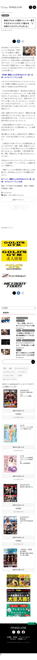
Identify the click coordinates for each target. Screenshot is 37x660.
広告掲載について (22, 639)
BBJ (5, 195)
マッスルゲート (22, 372)
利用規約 (15, 637)
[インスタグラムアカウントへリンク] (18, 633)
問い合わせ (13, 639)
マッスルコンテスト (8, 375)
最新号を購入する (18, 411)
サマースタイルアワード (21, 368)
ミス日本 (19, 375)
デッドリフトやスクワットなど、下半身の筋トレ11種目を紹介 (25, 345)
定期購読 (18, 414)
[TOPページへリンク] (11, 7)
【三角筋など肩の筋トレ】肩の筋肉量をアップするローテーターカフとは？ (25, 335)
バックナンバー (18, 417)
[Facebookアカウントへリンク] (23, 633)
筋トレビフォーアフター (9, 379)
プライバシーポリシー (24, 637)
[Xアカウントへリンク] (13, 633)
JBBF (10, 368)
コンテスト (8, 193)
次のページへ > (18, 200)
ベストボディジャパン (16, 195)
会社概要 (9, 637)
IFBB (4, 368)
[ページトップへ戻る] (32, 624)
